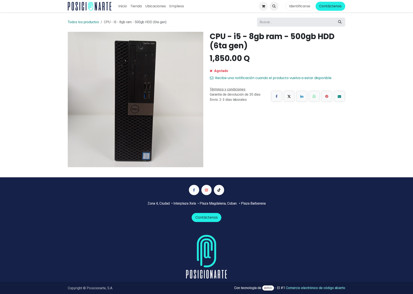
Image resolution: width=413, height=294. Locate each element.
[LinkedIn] (302, 96)
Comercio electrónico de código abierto (315, 288)
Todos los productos (83, 22)
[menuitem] (123, 6)
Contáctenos (330, 6)
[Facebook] (276, 96)
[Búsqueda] (339, 22)
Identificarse (299, 6)
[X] (289, 96)
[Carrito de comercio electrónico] (263, 6)
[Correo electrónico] (339, 96)
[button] (274, 6)
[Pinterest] (327, 96)
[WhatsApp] (314, 96)
